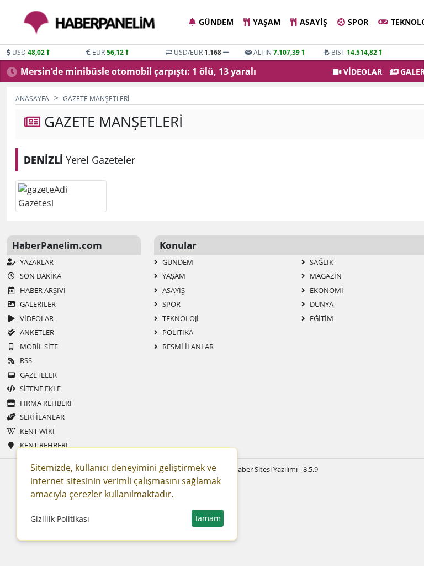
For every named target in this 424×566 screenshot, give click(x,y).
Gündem (216, 22)
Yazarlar (36, 262)
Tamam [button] (207, 518)
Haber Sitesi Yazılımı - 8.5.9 (275, 469)
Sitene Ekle (39, 389)
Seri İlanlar (41, 417)
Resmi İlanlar (187, 347)
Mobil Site (38, 347)
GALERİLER (37, 304)
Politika (177, 332)
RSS (25, 360)
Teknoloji (180, 318)
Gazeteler (37, 375)
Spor (358, 22)
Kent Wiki (36, 431)
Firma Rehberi (45, 403)
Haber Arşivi (42, 290)
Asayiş (313, 22)
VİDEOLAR (361, 71)
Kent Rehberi (43, 445)
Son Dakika (39, 276)
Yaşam (266, 22)
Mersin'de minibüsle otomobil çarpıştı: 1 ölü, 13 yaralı (138, 71)
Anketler (36, 332)
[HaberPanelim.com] (89, 22)
